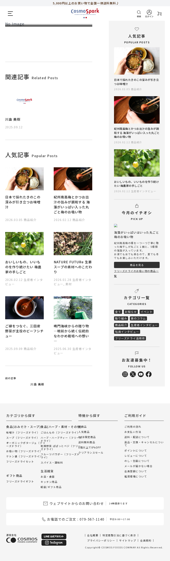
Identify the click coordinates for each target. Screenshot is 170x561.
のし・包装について (137, 461)
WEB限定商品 (87, 437)
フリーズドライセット (20, 461)
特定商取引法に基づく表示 (119, 535)
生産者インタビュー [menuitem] (144, 325)
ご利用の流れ (132, 426)
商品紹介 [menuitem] (121, 325)
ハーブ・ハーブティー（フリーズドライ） (61, 439)
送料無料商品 (86, 442)
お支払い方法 (132, 432)
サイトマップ (127, 540)
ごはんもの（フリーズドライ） (60, 432)
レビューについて (135, 455)
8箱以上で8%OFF (89, 447)
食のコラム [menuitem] (138, 318)
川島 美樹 (12, 119)
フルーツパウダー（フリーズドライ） (60, 455)
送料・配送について (137, 437)
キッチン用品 (49, 481)
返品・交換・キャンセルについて (144, 443)
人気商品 (84, 432)
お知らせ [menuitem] (131, 312)
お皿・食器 (48, 476)
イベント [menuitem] (147, 312)
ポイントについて (135, 450)
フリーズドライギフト (20, 481)
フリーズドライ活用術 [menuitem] (130, 338)
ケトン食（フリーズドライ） (24, 456)
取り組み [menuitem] (121, 318)
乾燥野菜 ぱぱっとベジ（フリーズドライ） (61, 447)
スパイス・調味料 (52, 462)
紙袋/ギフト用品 (51, 487)
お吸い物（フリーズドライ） (24, 451)
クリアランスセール (91, 452)
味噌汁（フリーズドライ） (23, 432)
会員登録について (135, 471)
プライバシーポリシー (101, 540)
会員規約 (145, 540)
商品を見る (137, 265)
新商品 (82, 426)
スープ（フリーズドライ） (22, 437)
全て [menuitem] (118, 312)
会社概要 (92, 535)
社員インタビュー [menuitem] (127, 332)
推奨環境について (135, 476)
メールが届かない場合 (138, 466)
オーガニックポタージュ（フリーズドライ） (25, 444)
